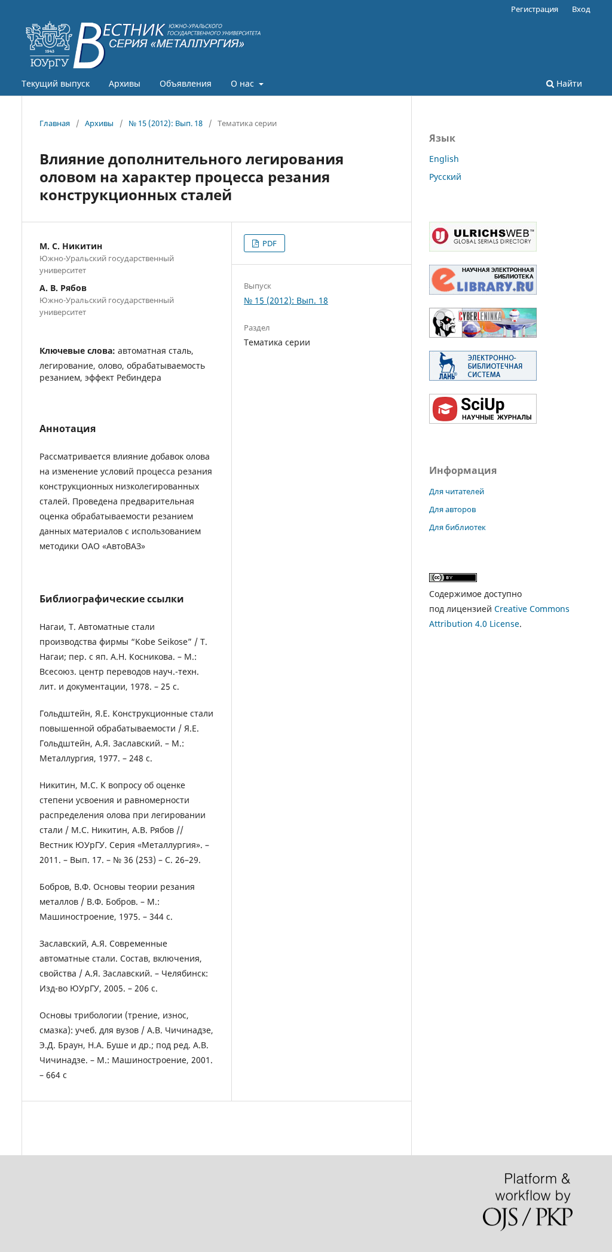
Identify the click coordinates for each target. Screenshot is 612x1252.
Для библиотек (457, 527)
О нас (243, 83)
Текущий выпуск (56, 83)
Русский (445, 176)
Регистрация (534, 9)
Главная (54, 123)
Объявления (186, 83)
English (444, 158)
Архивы (124, 83)
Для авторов (452, 509)
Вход (581, 9)
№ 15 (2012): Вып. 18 (165, 123)
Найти (568, 83)
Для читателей (456, 491)
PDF (269, 243)
